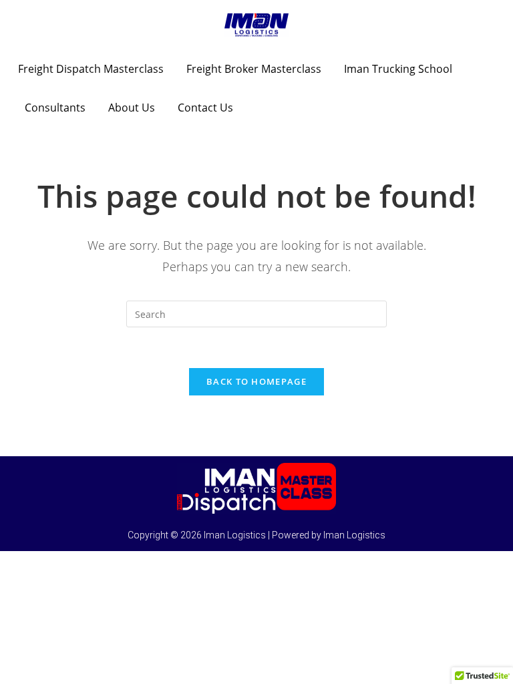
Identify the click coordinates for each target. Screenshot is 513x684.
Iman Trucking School (398, 68)
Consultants (55, 107)
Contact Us (205, 107)
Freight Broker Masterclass (253, 68)
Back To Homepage (256, 381)
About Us (131, 107)
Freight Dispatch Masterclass (91, 68)
